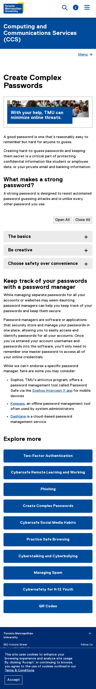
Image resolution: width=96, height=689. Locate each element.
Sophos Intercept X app (52, 391)
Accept (13, 680)
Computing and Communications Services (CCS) (40, 33)
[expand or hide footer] (90, 633)
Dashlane (18, 417)
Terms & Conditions (19, 670)
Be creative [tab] (20, 250)
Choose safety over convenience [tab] (43, 263)
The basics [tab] (19, 236)
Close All (82, 220)
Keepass (17, 404)
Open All (62, 220)
